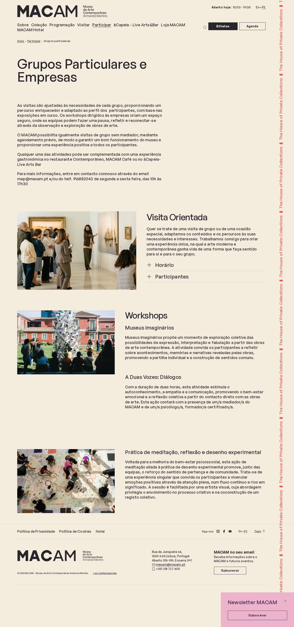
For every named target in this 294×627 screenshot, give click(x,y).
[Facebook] (224, 531)
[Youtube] (230, 531)
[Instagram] (218, 531)
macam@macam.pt (171, 564)
